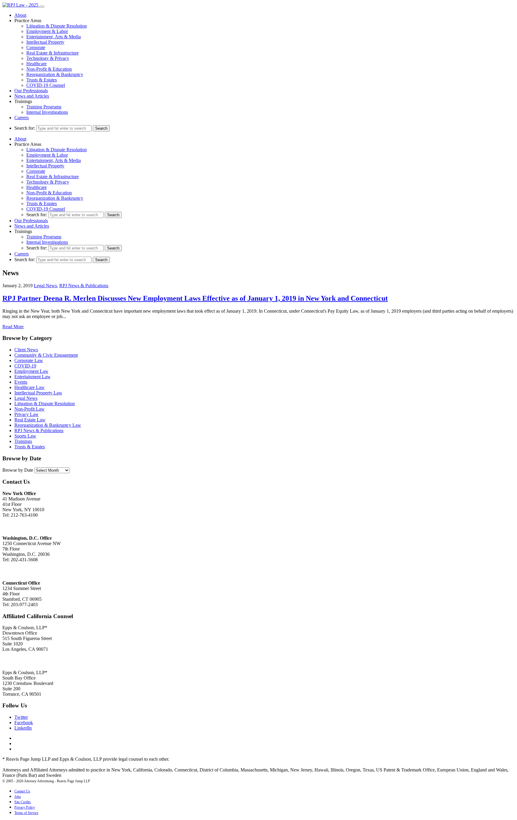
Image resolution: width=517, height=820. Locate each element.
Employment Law (31, 371)
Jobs (17, 797)
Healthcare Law (29, 387)
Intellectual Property (45, 42)
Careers (21, 117)
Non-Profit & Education (49, 69)
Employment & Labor (47, 31)
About (20, 15)
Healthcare (36, 63)
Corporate (35, 47)
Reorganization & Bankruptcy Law (47, 425)
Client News (26, 349)
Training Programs (43, 106)
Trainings (23, 441)
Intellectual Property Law (38, 392)
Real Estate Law (29, 419)
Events (20, 382)
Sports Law (25, 435)
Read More (13, 326)
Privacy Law (26, 414)
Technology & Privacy (47, 58)
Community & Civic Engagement (46, 355)
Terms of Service (26, 813)
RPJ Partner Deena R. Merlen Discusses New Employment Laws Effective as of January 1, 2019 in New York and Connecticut (195, 298)
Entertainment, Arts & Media (53, 36)
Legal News (45, 285)
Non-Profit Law (29, 408)
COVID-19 (25, 365)
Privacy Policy (24, 807)
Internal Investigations (47, 112)
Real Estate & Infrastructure (52, 52)
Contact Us (22, 791)
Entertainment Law (32, 376)
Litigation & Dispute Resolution (56, 25)
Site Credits (22, 802)
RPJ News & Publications (83, 285)
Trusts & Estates (41, 79)
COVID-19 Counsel (45, 85)
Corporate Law (28, 360)
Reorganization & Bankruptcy (54, 74)
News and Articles (31, 96)
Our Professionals (31, 90)
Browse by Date (17, 470)
